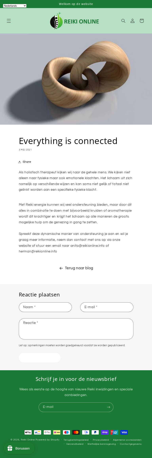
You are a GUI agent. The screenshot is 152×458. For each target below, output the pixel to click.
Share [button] (27, 161)
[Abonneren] (108, 407)
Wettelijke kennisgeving (101, 444)
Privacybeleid (101, 440)
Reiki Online (28, 440)
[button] (8, 20)
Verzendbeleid (75, 444)
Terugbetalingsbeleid (76, 440)
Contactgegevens (131, 444)
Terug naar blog (79, 268)
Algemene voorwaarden (127, 440)
